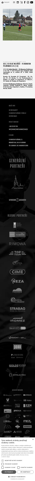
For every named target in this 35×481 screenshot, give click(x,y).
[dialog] (17, 459)
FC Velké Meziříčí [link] (12, 69)
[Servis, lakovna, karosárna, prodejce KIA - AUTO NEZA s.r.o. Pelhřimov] (7, 432)
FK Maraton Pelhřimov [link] (26, 69)
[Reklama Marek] (7, 437)
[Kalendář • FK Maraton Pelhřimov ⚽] (18, 2)
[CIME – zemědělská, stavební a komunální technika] (17, 272)
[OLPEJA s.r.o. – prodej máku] (17, 262)
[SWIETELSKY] (17, 427)
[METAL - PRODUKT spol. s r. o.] (7, 421)
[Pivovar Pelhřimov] (7, 427)
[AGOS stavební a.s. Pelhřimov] (17, 432)
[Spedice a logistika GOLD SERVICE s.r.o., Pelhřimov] (17, 365)
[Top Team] (17, 253)
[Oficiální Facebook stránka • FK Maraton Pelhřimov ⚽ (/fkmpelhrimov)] (24, 2)
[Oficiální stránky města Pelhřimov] (17, 182)
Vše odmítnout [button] (25, 472)
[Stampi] (27, 437)
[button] (17, 477)
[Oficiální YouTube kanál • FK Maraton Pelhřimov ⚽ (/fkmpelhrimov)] (32, 2)
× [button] (33, 439)
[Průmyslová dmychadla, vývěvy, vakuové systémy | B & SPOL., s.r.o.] (17, 328)
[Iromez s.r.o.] (17, 319)
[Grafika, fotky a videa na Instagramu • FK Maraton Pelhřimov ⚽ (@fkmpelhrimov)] (28, 2)
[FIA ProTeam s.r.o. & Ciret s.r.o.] (17, 356)
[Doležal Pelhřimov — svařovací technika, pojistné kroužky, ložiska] (17, 300)
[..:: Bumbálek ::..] (27, 427)
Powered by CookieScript (17, 479)
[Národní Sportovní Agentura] (17, 225)
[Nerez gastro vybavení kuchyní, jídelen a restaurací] (17, 281)
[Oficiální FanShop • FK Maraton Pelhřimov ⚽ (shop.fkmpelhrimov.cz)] (21, 2)
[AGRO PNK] (17, 437)
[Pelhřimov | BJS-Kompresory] (17, 421)
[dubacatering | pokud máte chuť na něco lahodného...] (27, 432)
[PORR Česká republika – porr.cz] (17, 347)
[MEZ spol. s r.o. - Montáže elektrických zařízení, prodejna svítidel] (27, 421)
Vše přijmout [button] (9, 472)
